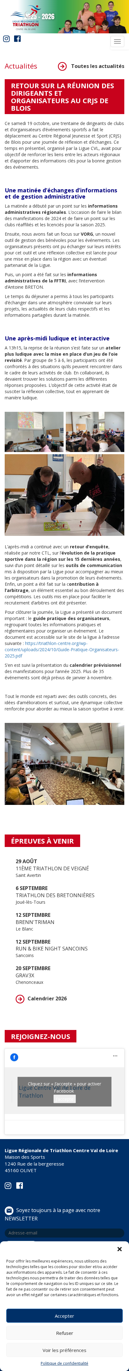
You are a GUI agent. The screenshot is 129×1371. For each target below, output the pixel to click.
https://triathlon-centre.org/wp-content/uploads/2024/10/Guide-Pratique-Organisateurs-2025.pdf (62, 649)
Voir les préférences (64, 1350)
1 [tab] (60, 29)
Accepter (64, 1316)
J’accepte (65, 1099)
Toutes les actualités (97, 66)
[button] (119, 1249)
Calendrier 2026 (47, 998)
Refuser (64, 1333)
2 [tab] (69, 29)
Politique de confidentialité (64, 1363)
